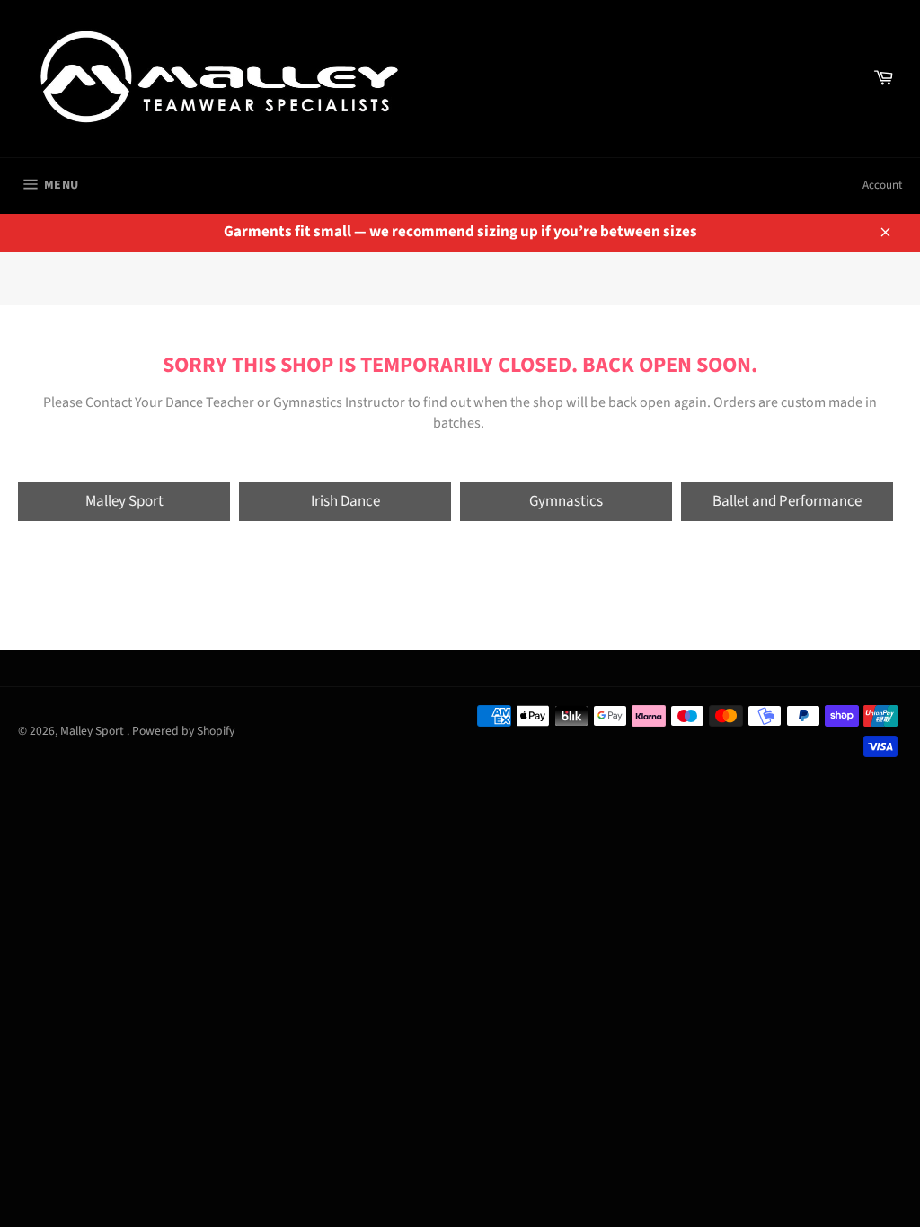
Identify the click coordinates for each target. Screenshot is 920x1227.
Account (882, 185)
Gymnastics (566, 501)
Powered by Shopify (183, 730)
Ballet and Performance (787, 501)
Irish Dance (345, 501)
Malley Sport (124, 501)
